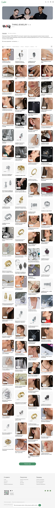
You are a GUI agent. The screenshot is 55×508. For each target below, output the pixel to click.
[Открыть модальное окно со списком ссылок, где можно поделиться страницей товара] (30, 24)
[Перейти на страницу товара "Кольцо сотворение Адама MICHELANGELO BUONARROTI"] (21, 381)
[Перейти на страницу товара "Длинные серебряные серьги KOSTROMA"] (47, 174)
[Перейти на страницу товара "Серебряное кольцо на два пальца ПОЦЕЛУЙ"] (21, 218)
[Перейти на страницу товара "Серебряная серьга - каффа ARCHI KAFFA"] (47, 286)
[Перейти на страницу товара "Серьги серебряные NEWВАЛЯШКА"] (47, 237)
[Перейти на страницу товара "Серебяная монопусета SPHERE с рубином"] (21, 137)
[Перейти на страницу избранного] (48, 2)
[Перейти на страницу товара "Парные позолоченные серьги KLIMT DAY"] (34, 190)
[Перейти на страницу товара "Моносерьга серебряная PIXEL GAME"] (34, 109)
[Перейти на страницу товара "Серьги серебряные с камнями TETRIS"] (34, 239)
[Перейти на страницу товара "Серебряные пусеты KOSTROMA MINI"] (21, 429)
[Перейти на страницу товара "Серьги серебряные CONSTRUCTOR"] (21, 154)
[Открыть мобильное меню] (53, 2)
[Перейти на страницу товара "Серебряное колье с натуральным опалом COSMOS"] (34, 304)
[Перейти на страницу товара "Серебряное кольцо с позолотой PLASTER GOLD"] (34, 418)
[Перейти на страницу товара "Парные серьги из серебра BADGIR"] (47, 302)
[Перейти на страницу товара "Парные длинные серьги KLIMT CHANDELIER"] (21, 332)
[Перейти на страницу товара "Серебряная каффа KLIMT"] (21, 169)
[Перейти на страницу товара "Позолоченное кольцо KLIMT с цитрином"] (8, 444)
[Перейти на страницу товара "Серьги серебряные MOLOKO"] (47, 189)
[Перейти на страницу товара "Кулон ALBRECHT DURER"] (47, 366)
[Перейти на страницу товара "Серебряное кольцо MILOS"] (8, 379)
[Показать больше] (18, 41)
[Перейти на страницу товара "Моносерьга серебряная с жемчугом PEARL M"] (8, 427)
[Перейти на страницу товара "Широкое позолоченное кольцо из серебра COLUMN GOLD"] (8, 265)
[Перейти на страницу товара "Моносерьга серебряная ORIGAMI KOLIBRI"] (47, 431)
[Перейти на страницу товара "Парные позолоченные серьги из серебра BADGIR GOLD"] (8, 298)
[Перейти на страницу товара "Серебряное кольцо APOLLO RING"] (8, 282)
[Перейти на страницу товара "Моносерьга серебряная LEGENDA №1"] (8, 395)
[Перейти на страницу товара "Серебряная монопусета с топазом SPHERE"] (34, 320)
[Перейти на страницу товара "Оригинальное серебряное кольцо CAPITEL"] (34, 141)
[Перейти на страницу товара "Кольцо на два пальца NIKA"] (8, 71)
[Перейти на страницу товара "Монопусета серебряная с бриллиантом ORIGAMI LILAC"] (8, 169)
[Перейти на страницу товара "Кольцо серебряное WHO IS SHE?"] (34, 451)
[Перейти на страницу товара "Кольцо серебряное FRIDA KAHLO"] (8, 234)
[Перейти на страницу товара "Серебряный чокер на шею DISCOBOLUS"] (34, 223)
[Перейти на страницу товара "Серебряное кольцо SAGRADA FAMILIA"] (47, 137)
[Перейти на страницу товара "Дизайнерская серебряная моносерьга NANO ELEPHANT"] (34, 386)
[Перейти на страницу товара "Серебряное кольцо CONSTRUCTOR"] (34, 90)
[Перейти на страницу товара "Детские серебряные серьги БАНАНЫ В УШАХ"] (21, 88)
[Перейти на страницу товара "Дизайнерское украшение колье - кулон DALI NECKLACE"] (21, 446)
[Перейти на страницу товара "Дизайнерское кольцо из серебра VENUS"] (34, 72)
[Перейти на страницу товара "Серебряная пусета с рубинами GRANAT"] (47, 253)
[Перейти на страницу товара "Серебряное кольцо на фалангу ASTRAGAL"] (47, 269)
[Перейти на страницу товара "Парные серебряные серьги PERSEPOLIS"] (47, 105)
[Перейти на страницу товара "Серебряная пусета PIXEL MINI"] (21, 72)
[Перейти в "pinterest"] (48, 492)
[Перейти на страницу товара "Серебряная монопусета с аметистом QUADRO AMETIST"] (34, 157)
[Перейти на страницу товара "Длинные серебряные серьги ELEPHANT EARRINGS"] (47, 415)
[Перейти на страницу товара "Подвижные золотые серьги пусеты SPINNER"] (8, 347)
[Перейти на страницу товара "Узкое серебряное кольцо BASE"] (47, 56)
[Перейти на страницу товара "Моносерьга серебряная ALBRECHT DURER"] (8, 331)
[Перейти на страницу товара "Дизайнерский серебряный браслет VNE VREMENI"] (34, 369)
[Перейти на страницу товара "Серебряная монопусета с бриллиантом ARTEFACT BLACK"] (47, 399)
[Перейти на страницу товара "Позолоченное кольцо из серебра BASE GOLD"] (21, 234)
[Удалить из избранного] (28, 24)
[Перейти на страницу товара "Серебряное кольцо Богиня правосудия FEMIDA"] (47, 72)
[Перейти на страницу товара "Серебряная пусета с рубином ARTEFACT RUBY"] (47, 447)
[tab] (12, 33)
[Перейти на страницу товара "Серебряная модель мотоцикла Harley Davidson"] (47, 156)
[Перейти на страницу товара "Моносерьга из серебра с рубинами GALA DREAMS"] (47, 334)
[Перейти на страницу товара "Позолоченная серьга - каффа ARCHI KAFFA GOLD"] (21, 250)
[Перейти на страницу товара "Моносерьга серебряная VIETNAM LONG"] (21, 105)
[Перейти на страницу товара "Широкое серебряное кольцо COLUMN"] (8, 120)
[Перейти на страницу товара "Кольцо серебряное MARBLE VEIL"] (21, 299)
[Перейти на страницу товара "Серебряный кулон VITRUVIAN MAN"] (34, 337)
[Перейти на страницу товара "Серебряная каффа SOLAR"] (47, 204)
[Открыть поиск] (45, 2)
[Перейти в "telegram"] (45, 492)
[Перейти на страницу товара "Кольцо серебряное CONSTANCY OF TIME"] (21, 121)
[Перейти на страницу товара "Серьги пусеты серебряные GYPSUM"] (47, 88)
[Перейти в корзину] (50, 2)
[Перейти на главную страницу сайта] (3, 1)
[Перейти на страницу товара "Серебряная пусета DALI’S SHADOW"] (8, 136)
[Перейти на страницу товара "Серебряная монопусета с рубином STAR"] (21, 413)
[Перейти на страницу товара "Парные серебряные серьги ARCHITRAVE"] (8, 314)
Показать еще (27, 463)
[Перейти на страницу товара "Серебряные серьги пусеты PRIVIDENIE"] (47, 351)
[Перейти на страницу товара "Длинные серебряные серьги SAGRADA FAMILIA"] (21, 364)
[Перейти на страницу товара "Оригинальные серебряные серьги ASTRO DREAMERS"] (8, 185)
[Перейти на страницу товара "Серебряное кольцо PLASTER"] (8, 218)
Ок (39, 505)
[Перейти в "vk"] (50, 492)
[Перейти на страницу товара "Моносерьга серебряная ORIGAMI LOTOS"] (34, 125)
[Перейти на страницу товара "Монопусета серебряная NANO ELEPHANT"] (34, 434)
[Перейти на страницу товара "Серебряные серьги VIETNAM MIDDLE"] (21, 283)
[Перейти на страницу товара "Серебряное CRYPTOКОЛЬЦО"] (34, 271)
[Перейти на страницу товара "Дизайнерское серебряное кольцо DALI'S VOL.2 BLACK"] (34, 255)
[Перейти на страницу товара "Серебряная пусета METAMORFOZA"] (34, 56)
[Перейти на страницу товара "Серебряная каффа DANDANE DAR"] (34, 206)
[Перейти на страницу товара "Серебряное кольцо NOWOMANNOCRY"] (8, 201)
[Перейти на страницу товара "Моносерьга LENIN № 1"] (8, 249)
